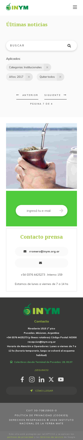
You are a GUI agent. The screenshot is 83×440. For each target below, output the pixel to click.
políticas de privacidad (20, 437)
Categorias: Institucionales (25, 67)
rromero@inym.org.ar (43, 251)
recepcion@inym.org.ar (42, 341)
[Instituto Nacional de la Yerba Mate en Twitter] (51, 379)
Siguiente (52, 95)
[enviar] (71, 46)
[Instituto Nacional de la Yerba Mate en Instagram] (32, 379)
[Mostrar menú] (75, 7)
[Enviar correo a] (41, 263)
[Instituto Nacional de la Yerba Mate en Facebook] (22, 379)
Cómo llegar (44, 390)
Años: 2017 (16, 76)
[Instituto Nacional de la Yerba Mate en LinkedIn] (41, 379)
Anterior (30, 95)
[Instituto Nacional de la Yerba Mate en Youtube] (61, 379)
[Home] (17, 6)
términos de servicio (51, 437)
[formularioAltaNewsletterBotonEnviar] (61, 210)
